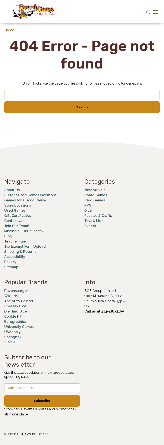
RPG (87, 205)
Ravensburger (16, 291)
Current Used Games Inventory (30, 195)
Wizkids (11, 296)
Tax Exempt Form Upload (25, 246)
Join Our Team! (16, 226)
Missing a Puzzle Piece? (24, 231)
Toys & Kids (93, 221)
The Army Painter (18, 301)
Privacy (10, 262)
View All (11, 342)
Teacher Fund (15, 241)
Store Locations (17, 205)
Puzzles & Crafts (98, 216)
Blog (8, 236)
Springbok (12, 337)
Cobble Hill (13, 316)
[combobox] (82, 94)
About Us (12, 190)
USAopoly (12, 332)
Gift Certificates (17, 216)
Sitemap (11, 267)
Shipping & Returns (20, 252)
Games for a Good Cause (25, 200)
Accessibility (14, 257)
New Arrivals (94, 190)
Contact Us (13, 221)
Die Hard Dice (15, 311)
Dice (88, 210)
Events (90, 226)
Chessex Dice (15, 306)
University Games (19, 327)
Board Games (95, 195)
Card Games (94, 200)
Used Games (14, 210)
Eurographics (15, 322)
